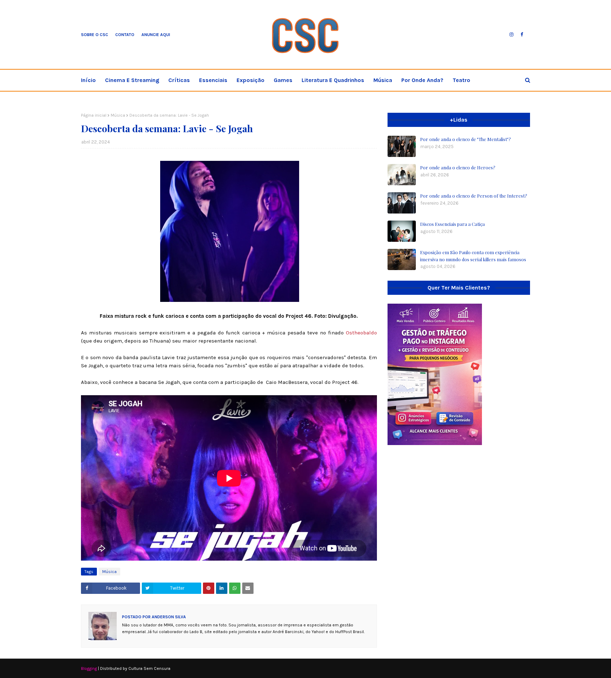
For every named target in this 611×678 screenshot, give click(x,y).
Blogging (89, 668)
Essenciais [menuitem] (213, 80)
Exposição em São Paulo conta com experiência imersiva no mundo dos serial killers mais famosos (473, 255)
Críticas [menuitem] (179, 80)
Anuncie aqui (155, 34)
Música (118, 115)
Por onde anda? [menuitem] (422, 80)
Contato (124, 34)
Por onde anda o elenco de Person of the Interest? (473, 196)
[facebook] (522, 35)
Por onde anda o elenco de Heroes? (457, 167)
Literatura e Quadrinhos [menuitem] (333, 80)
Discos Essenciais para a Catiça (452, 224)
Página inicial (93, 115)
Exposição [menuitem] (250, 80)
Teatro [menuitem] (461, 80)
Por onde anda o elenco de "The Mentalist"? (465, 139)
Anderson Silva (168, 616)
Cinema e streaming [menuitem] (132, 80)
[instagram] (511, 35)
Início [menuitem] (88, 80)
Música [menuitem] (382, 80)
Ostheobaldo (361, 332)
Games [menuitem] (283, 80)
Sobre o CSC (94, 34)
